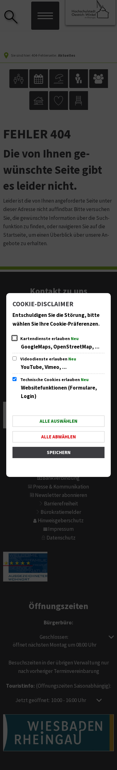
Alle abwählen (58, 437)
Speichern (59, 453)
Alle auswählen (58, 421)
